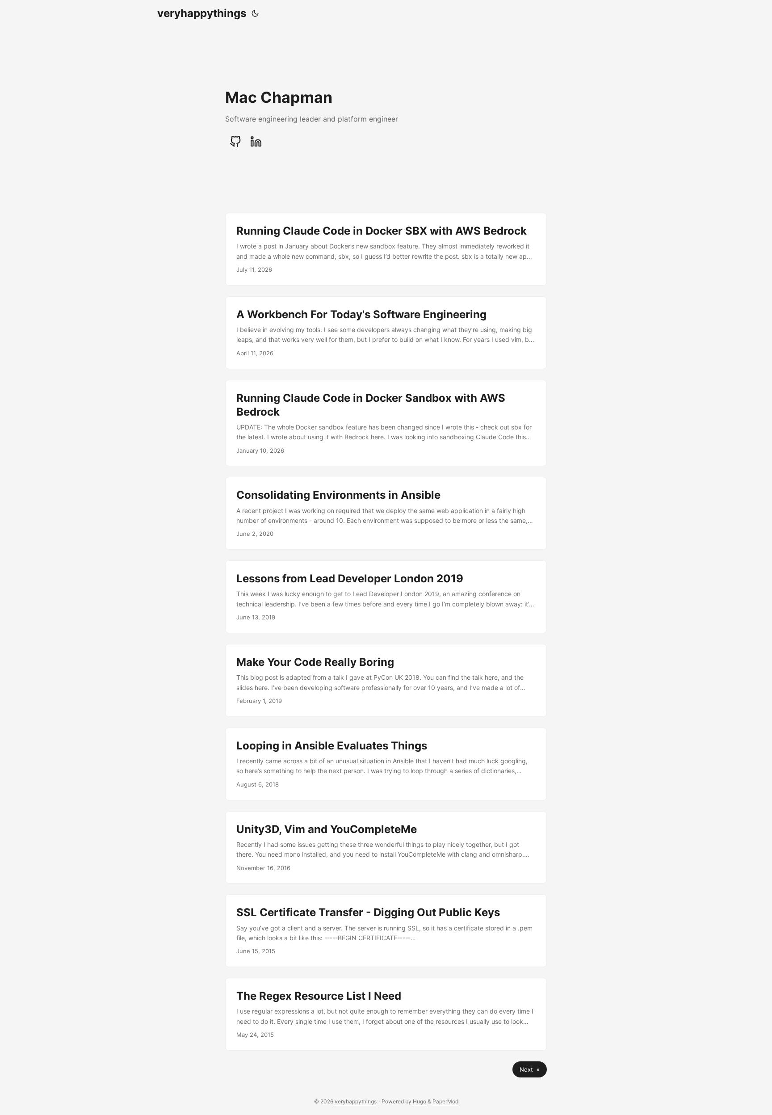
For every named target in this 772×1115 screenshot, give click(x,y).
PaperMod (445, 1101)
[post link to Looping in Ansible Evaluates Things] (386, 764)
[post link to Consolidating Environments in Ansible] (386, 513)
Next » (530, 1069)
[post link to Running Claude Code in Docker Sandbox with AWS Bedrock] (386, 423)
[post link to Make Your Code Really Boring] (386, 680)
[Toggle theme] (255, 13)
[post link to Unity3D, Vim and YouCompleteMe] (386, 848)
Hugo (419, 1101)
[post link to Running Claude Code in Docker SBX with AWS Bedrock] (386, 249)
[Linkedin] (256, 141)
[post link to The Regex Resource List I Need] (386, 1014)
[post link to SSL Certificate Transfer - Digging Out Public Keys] (386, 931)
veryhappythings (201, 13)
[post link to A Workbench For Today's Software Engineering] (386, 333)
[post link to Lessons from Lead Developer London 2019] (386, 597)
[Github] (235, 141)
